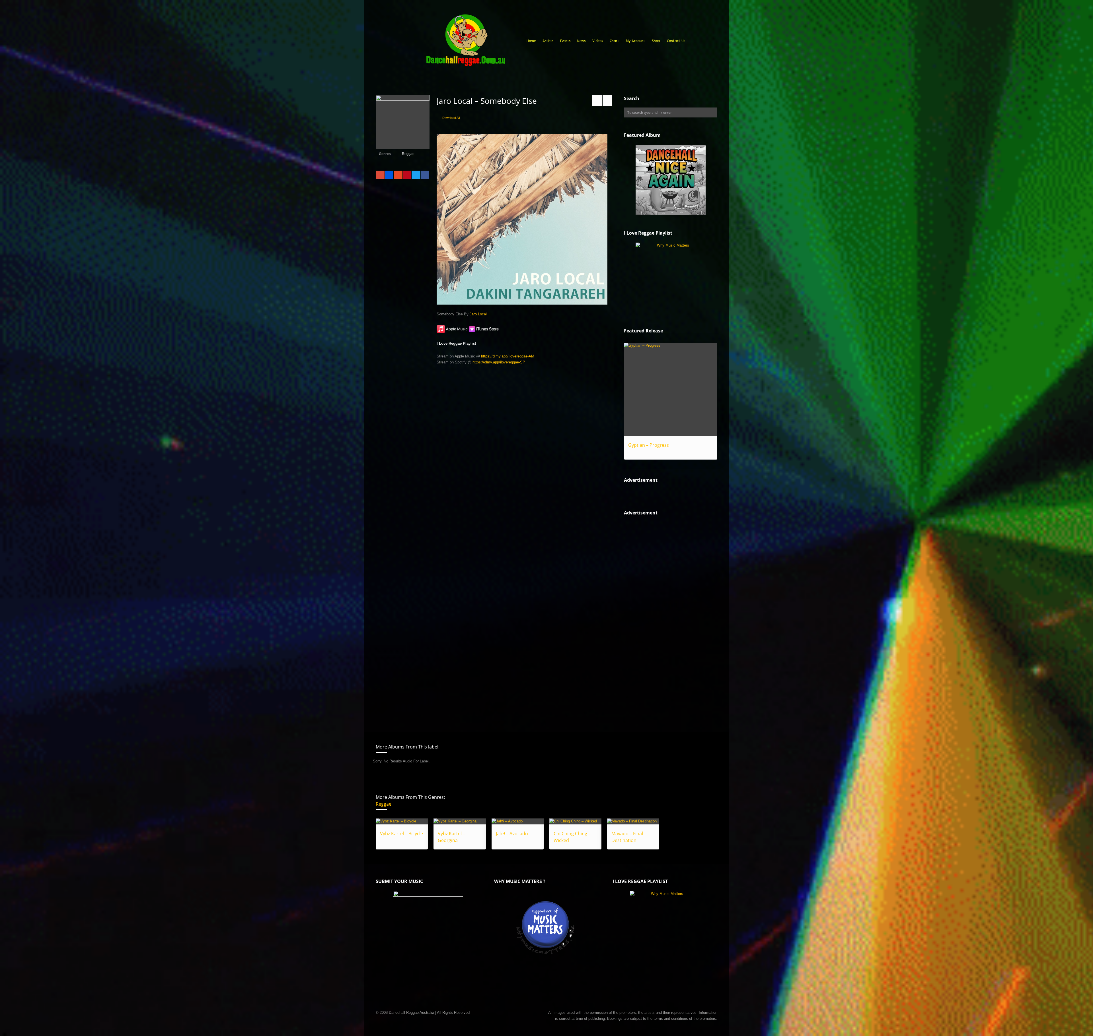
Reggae (408, 154)
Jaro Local (478, 314)
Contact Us (676, 41)
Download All (451, 117)
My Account (635, 41)
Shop (656, 41)
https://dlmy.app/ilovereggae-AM (507, 356)
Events (565, 41)
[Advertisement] (666, 619)
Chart (614, 41)
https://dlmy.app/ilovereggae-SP (498, 362)
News (581, 41)
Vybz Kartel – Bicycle (401, 833)
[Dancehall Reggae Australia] (465, 42)
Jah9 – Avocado (512, 833)
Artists (548, 41)
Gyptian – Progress (648, 445)
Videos (597, 41)
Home (531, 41)
